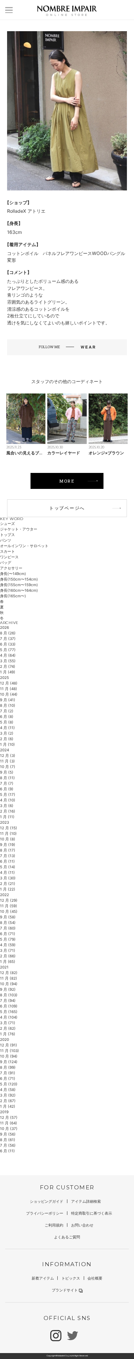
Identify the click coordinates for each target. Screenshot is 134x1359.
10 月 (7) (7, 766)
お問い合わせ (82, 1225)
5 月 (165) (8, 1011)
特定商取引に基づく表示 (91, 1213)
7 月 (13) (7, 855)
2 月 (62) (8, 1028)
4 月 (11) (7, 727)
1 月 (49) (7, 672)
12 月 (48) (8, 683)
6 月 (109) (8, 1006)
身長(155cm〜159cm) (19, 584)
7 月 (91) (7, 1073)
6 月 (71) (7, 933)
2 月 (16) (7, 811)
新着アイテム (43, 1278)
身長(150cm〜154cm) (19, 579)
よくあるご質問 (67, 1237)
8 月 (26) (8, 633)
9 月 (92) (8, 989)
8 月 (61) (7, 1139)
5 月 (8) (6, 722)
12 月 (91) (8, 1045)
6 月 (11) (7, 861)
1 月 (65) (7, 961)
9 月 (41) (7, 700)
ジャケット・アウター (18, 529)
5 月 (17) (7, 794)
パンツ (5, 540)
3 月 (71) (7, 950)
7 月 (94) (8, 1000)
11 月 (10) (8, 833)
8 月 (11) (7, 777)
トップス (7, 534)
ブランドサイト (65, 1290)
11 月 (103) (9, 1050)
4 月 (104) (8, 1017)
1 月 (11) (7, 816)
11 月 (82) (8, 978)
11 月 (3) (7, 761)
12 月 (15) (8, 828)
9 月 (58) (8, 917)
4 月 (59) (8, 945)
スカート (7, 551)
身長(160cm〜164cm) (19, 590)
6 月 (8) (6, 716)
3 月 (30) (8, 878)
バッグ (5, 562)
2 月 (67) (8, 1100)
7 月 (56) (8, 1145)
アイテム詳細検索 (86, 1201)
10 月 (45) (8, 911)
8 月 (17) (7, 850)
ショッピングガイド (46, 1201)
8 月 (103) (8, 995)
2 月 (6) (6, 738)
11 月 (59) (8, 906)
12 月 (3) (7, 755)
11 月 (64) (8, 1123)
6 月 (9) (6, 789)
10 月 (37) (8, 1128)
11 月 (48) (8, 688)
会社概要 (94, 1278)
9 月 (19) (7, 844)
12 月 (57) (8, 1117)
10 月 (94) (8, 983)
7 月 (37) (8, 638)
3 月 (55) (8, 661)
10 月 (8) (7, 839)
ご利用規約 (54, 1225)
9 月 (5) (6, 772)
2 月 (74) (7, 666)
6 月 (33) (8, 644)
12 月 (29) (8, 900)
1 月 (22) (7, 889)
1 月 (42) (7, 1106)
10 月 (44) (8, 694)
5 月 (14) (7, 867)
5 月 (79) (8, 939)
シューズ (7, 523)
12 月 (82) (8, 972)
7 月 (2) (6, 711)
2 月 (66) (8, 956)
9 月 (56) (8, 1134)
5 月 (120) (8, 1084)
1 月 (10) (7, 744)
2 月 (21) (7, 883)
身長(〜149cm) (13, 573)
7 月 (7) (6, 783)
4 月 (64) (8, 655)
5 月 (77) (8, 649)
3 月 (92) (8, 1095)
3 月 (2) (6, 733)
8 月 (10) (7, 705)
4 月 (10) (7, 800)
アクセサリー (11, 568)
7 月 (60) (8, 928)
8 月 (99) (8, 1067)
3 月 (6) (6, 805)
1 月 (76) (7, 1034)
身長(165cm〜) (13, 596)
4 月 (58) (8, 1089)
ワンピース (9, 557)
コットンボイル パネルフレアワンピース (49, 253)
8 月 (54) (8, 922)
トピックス (70, 1278)
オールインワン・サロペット (24, 545)
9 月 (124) (8, 1061)
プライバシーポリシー (44, 1213)
